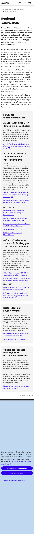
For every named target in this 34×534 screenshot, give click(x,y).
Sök (18, 3)
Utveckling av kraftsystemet (15, 9)
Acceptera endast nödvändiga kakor (17, 468)
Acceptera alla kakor (17, 473)
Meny (27, 3)
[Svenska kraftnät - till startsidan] (5, 3)
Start (2, 9)
